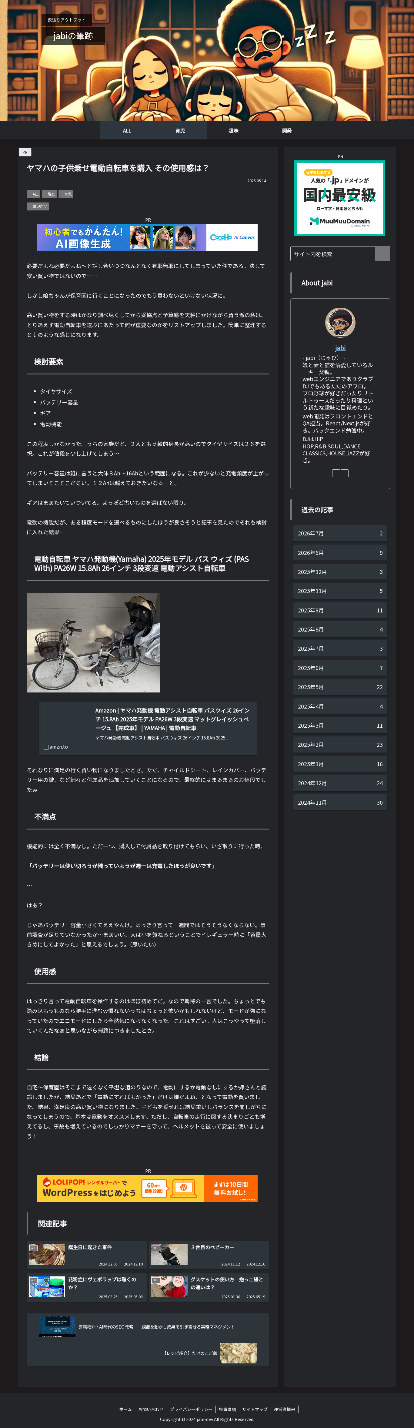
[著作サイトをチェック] (336, 473)
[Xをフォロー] (345, 473)
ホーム (125, 1409)
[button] (382, 253)
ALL (35, 193)
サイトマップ (255, 1409)
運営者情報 (284, 1409)
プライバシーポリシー (191, 1409)
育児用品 (40, 206)
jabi (340, 347)
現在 (51, 193)
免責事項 (227, 1409)
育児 (68, 193)
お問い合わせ (151, 1409)
